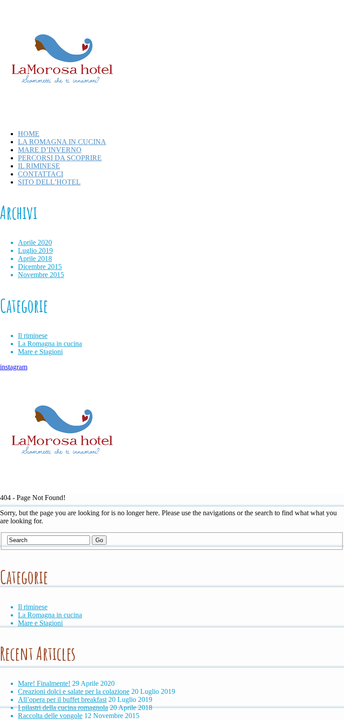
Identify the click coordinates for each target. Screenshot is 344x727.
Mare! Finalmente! (44, 683)
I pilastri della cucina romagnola (63, 707)
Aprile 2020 (35, 242)
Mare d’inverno (50, 150)
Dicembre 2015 (40, 266)
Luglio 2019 (35, 250)
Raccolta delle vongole (50, 715)
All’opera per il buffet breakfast (62, 699)
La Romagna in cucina (62, 141)
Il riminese (39, 166)
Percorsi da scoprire (60, 158)
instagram (13, 367)
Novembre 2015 (41, 274)
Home (28, 133)
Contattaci (40, 174)
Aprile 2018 (35, 258)
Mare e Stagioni (40, 351)
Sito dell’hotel (49, 182)
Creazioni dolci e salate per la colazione (73, 691)
